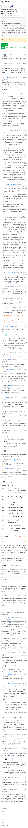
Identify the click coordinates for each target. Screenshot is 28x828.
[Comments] (24, 11)
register (16, 39)
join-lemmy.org (5, 825)
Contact (20, 536)
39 (3, 15)
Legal (2, 814)
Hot (3, 47)
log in (10, 39)
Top (7, 47)
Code (2, 822)
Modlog (3, 811)
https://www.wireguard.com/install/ (12, 320)
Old (24, 47)
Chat (3, 51)
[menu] (26, 1)
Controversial (13, 47)
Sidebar (4, 44)
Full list (14, 536)
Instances (3, 817)
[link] (5, 15)
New (20, 47)
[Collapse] (2, 55)
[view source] (17, 15)
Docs (2, 819)
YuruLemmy (8, 1)
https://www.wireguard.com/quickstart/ (13, 322)
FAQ (10, 536)
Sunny (8, 276)
